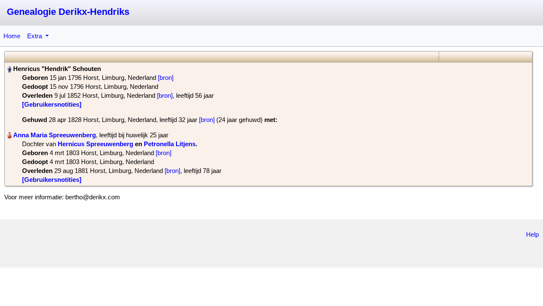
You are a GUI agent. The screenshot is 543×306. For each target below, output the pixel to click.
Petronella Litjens (170, 143)
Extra (35, 36)
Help (532, 234)
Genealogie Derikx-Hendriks (68, 11)
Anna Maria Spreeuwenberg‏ (54, 135)
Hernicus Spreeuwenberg (95, 143)
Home (11, 36)
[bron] (166, 77)
